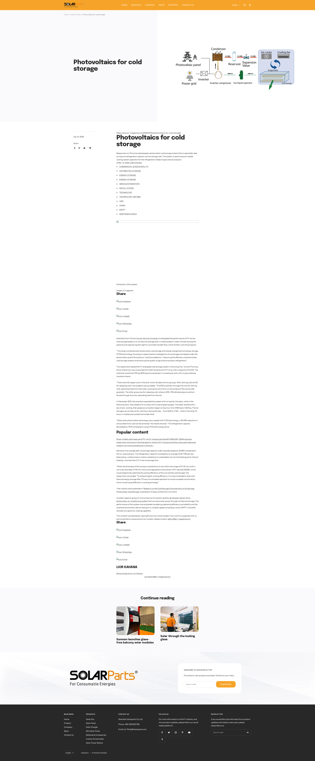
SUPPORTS (173, 5)
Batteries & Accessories (96, 735)
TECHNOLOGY (125, 192)
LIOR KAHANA (135, 163)
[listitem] (74, 148)
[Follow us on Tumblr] (162, 739)
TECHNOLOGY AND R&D (130, 197)
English (235, 5)
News (66, 731)
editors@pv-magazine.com (179, 519)
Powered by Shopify (99, 753)
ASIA (121, 201)
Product (67, 723)
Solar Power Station (94, 743)
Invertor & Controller (95, 739)
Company (68, 727)
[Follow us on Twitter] (168, 732)
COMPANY (150, 5)
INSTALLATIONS (126, 188)
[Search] (245, 5)
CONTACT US (188, 5)
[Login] (250, 5)
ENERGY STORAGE (127, 175)
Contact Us (69, 735)
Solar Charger (92, 727)
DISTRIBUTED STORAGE (130, 171)
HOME (124, 5)
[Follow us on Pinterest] (182, 732)
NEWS (161, 5)
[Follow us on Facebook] (162, 732)
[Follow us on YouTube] (189, 732)
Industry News (75, 15)
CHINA (122, 205)
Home (66, 15)
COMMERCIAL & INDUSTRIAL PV (134, 166)
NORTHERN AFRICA (128, 214)
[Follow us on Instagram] (175, 732)
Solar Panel (91, 723)
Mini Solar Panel (93, 731)
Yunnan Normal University (147, 338)
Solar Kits (90, 719)
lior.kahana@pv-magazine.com (157, 577)
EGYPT (122, 210)
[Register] (247, 732)
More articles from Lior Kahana (129, 573)
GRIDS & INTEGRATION (129, 184)
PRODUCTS (136, 5)
